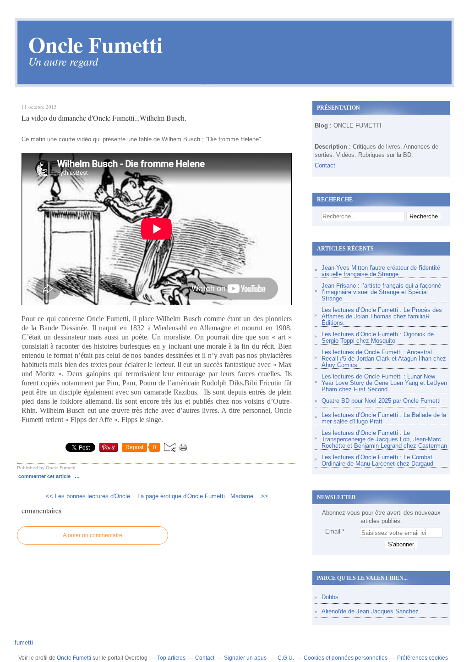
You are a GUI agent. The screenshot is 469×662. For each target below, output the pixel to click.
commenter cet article (45, 476)
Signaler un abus (246, 658)
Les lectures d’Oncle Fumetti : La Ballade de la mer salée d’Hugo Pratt (384, 418)
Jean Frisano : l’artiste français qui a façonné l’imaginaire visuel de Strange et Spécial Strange (381, 292)
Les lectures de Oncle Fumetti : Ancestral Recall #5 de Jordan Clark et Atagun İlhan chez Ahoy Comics (384, 358)
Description (332, 146)
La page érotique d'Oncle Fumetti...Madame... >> (202, 496)
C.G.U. (286, 658)
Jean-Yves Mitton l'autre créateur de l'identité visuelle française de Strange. (381, 271)
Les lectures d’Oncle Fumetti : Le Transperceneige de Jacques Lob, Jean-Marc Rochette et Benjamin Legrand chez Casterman (384, 439)
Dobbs (330, 597)
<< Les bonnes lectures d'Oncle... (91, 496)
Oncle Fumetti (74, 658)
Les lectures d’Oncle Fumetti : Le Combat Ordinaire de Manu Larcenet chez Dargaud (377, 460)
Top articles (171, 658)
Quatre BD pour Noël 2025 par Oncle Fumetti (381, 400)
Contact (325, 165)
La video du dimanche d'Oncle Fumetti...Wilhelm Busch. (104, 117)
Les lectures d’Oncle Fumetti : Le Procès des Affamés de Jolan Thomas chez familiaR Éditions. (382, 316)
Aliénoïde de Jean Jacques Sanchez (370, 611)
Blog (321, 125)
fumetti (24, 642)
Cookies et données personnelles (345, 658)
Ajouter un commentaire (92, 535)
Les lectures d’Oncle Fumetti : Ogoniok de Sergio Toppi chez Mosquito (378, 337)
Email (332, 531)
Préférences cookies (422, 658)
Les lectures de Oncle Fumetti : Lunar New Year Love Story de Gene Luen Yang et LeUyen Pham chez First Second (384, 383)
